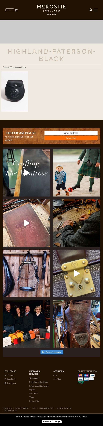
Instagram (11, 383)
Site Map (57, 379)
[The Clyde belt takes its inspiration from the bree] (26, 273)
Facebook (10, 379)
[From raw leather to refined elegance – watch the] (26, 173)
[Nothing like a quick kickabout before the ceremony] (76, 173)
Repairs (32, 389)
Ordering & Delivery (46, 408)
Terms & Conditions (22, 408)
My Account (34, 378)
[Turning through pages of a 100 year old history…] (26, 223)
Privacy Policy (7, 408)
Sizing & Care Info (11, 410)
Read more (47, 421)
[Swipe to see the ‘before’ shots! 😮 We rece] (76, 324)
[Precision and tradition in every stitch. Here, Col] (76, 223)
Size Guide (33, 393)
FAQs (31, 397)
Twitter (10, 375)
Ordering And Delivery (38, 382)
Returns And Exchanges (39, 386)
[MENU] (96, 10)
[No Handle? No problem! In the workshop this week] (76, 273)
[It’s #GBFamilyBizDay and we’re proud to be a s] (26, 324)
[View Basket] (16, 10)
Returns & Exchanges (64, 408)
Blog (55, 375)
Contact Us (34, 401)
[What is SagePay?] (81, 382)
